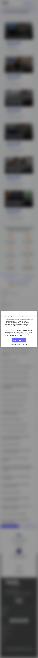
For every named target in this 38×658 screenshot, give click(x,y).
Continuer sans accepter (10, 313)
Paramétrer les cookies (19, 344)
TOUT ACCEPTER (19, 340)
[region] (19, 329)
